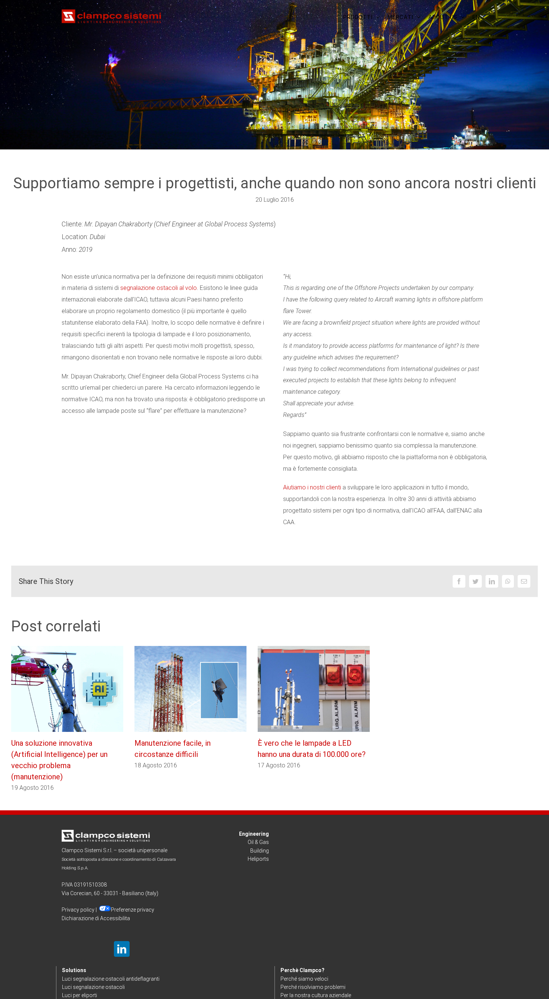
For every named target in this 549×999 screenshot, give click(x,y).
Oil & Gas (258, 842)
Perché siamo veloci (304, 979)
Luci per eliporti (79, 995)
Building (259, 851)
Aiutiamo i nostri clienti (312, 487)
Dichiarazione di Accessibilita (96, 918)
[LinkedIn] (122, 949)
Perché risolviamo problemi (312, 987)
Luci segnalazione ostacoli (93, 987)
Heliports (258, 859)
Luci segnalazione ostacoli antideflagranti (110, 979)
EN (476, 17)
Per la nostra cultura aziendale (315, 995)
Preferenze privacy (132, 910)
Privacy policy (78, 910)
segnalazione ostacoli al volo (158, 287)
